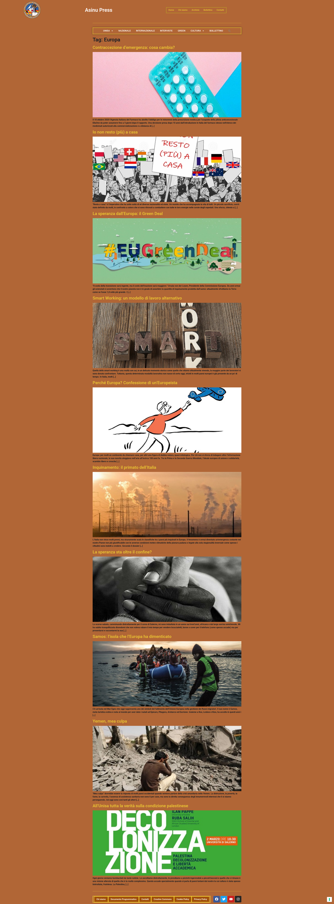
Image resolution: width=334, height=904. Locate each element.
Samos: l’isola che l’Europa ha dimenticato (132, 636)
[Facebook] (216, 899)
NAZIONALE (124, 31)
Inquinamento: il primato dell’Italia (124, 467)
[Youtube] (231, 899)
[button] (229, 31)
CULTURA (196, 31)
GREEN (181, 31)
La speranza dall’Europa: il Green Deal (128, 213)
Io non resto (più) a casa (115, 132)
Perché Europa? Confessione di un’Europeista (135, 382)
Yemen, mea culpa (110, 721)
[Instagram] (238, 899)
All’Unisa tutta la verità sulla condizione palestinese (140, 805)
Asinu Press (98, 10)
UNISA (106, 31)
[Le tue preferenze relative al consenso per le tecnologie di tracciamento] (329, 899)
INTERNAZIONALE (145, 31)
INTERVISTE (166, 31)
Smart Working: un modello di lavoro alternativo (137, 298)
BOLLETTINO (216, 31)
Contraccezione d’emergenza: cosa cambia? (134, 47)
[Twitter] (223, 899)
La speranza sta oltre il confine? (122, 552)
